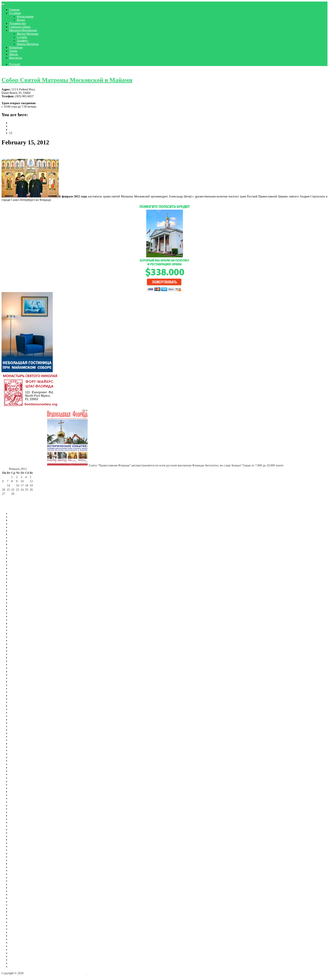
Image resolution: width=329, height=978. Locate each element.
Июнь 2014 (16, 935)
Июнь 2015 (16, 918)
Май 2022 (15, 685)
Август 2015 (17, 911)
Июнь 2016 (16, 884)
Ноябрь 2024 (17, 585)
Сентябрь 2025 (18, 551)
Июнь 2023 (16, 640)
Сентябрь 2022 (18, 671)
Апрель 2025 (17, 568)
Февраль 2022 (18, 695)
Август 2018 (17, 822)
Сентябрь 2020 (18, 750)
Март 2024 (16, 609)
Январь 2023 (17, 657)
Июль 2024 (16, 595)
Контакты (15, 57)
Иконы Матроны (28, 44)
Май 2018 (15, 825)
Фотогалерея (25, 16)
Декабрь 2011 (17, 966)
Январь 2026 (17, 537)
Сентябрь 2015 (18, 908)
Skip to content (11, 70)
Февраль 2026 (18, 534)
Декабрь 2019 (18, 777)
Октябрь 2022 (18, 668)
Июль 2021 (16, 719)
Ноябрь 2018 (17, 815)
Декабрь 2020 (18, 743)
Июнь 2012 (16, 949)
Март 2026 (16, 530)
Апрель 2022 (17, 688)
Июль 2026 (16, 516)
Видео (21, 20)
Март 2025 (16, 571)
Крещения (15, 47)
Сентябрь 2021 (18, 712)
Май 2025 (15, 565)
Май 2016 (15, 887)
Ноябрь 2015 (17, 904)
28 (8, 493)
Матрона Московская (23, 30)
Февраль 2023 (18, 654)
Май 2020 (15, 764)
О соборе (15, 13)
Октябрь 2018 (18, 819)
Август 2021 (17, 716)
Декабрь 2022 (18, 661)
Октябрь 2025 (18, 547)
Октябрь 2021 (18, 709)
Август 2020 (17, 753)
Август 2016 (17, 880)
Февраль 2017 (18, 867)
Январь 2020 (17, 774)
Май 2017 (15, 856)
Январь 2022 (17, 698)
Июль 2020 (16, 757)
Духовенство (17, 23)
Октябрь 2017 (18, 846)
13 (3, 485)
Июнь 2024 (16, 599)
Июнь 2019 (16, 791)
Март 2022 (16, 692)
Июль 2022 (16, 678)
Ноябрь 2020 (17, 747)
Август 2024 (17, 592)
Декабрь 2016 (18, 874)
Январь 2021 (17, 740)
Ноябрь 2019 (17, 781)
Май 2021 (15, 726)
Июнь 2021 (16, 722)
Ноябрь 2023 (17, 623)
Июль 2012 (16, 946)
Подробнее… (60, 199)
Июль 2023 (16, 637)
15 (12, 485)
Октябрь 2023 (18, 626)
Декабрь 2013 (18, 939)
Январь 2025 (17, 578)
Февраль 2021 (18, 736)
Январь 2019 (17, 808)
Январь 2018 (17, 836)
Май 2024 (15, 602)
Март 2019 (16, 801)
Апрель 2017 (17, 860)
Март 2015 (16, 925)
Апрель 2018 (17, 829)
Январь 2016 (17, 898)
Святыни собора (19, 26)
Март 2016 (16, 894)
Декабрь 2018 (18, 812)
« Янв (6, 498)
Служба (22, 37)
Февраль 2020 (18, 771)
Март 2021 (16, 733)
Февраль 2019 (18, 805)
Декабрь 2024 (18, 582)
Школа (13, 54)
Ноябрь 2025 (17, 544)
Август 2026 (17, 513)
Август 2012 (17, 942)
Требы (13, 50)
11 (26, 481)
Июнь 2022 (16, 681)
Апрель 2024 (17, 606)
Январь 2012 (17, 963)
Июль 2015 (16, 915)
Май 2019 (15, 795)
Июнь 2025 (16, 561)
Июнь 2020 (16, 760)
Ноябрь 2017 (17, 843)
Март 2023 (16, 650)
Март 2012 (16, 956)
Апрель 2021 (17, 729)
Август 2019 (17, 788)
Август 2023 (17, 633)
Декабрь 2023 (18, 619)
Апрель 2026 (17, 527)
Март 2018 (16, 832)
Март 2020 (16, 767)
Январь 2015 (17, 929)
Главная (14, 9)
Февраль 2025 (18, 575)
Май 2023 (15, 644)
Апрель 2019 (17, 798)
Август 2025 (17, 554)
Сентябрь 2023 (18, 630)
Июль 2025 (16, 558)
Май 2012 (15, 953)
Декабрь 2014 (18, 932)
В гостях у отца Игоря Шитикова (36, 152)
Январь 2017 (17, 870)
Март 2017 (16, 863)
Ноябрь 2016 (17, 877)
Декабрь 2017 (18, 839)
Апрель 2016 (17, 891)
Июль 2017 (16, 853)
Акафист (22, 40)
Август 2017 (17, 850)
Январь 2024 (17, 616)
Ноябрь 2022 (17, 664)
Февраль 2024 (18, 613)
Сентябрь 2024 (18, 589)
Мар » (24, 498)
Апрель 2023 (17, 647)
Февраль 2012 (18, 959)
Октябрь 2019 (18, 784)
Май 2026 (15, 523)
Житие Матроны (27, 33)
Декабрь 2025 (18, 541)
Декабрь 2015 (18, 901)
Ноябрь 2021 (17, 705)
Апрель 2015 (17, 922)
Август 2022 (17, 674)
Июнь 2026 (16, 520)
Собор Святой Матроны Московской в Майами (67, 79)
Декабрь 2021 (18, 702)
